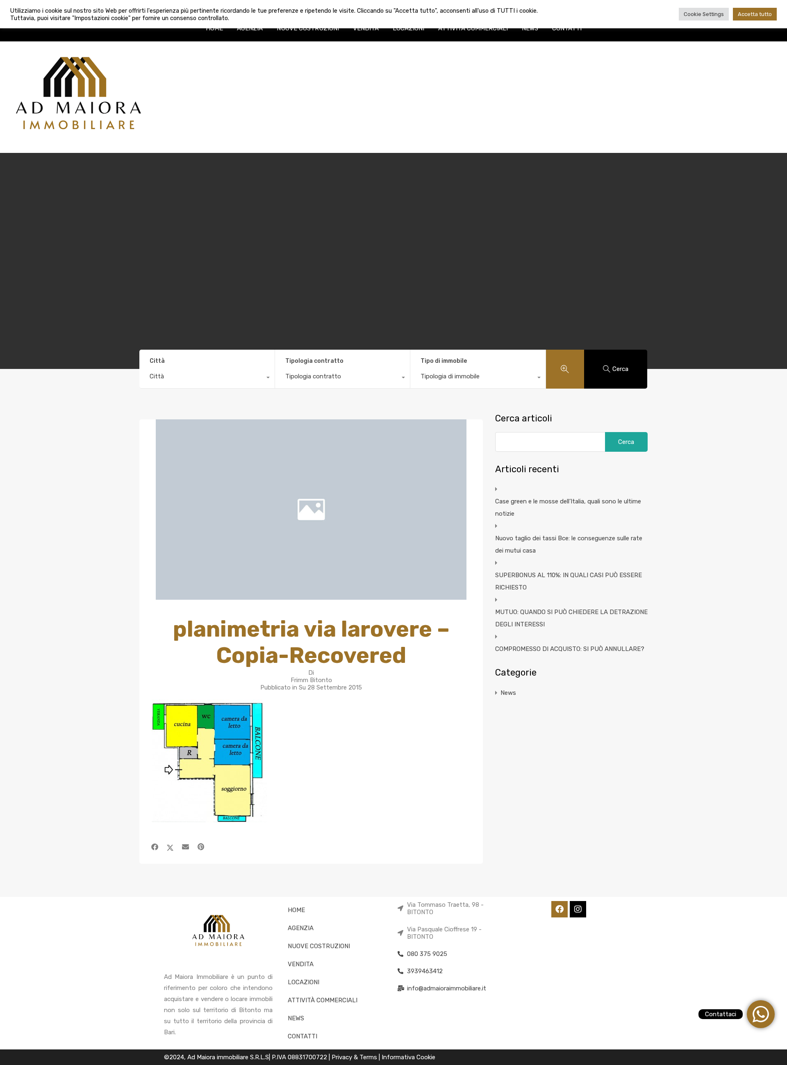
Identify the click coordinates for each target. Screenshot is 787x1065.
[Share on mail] (185, 847)
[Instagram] (578, 909)
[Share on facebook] (154, 847)
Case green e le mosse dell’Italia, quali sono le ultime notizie (568, 507)
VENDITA (366, 28)
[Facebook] (559, 909)
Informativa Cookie (408, 1057)
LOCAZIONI (408, 28)
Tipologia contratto (314, 360)
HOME (214, 28)
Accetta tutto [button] (755, 14)
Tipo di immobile (444, 360)
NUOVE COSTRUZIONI (308, 28)
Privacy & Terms (355, 1057)
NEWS (530, 28)
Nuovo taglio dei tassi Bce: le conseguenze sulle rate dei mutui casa (568, 544)
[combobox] (207, 378)
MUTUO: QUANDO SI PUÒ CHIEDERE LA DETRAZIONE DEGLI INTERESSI (571, 618)
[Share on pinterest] (201, 847)
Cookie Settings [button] (704, 14)
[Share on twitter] (170, 847)
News (508, 692)
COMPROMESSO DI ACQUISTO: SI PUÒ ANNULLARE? (569, 649)
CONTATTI (567, 28)
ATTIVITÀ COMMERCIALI (473, 28)
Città (157, 360)
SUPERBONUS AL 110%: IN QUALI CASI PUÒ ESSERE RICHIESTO (568, 581)
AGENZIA (250, 28)
